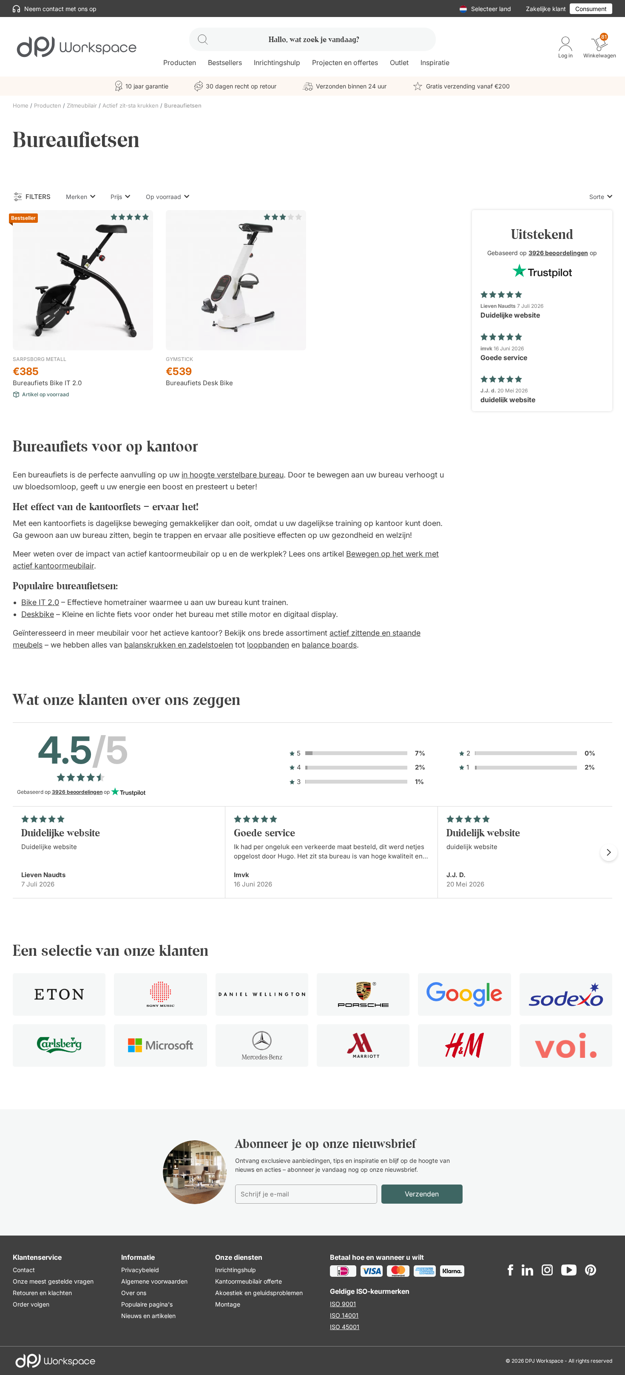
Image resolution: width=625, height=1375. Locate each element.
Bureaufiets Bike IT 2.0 (47, 383)
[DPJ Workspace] (76, 46)
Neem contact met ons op (60, 8)
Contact (24, 1269)
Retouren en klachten (42, 1292)
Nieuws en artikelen (148, 1315)
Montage (227, 1304)
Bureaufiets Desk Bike (199, 383)
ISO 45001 (344, 1326)
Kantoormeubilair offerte (248, 1281)
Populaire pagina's (147, 1304)
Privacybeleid (140, 1269)
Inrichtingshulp (235, 1269)
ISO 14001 (344, 1315)
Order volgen (31, 1304)
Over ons (133, 1292)
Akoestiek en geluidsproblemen (259, 1292)
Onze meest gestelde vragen (53, 1281)
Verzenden (422, 1194)
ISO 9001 (343, 1303)
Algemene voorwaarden (154, 1281)
